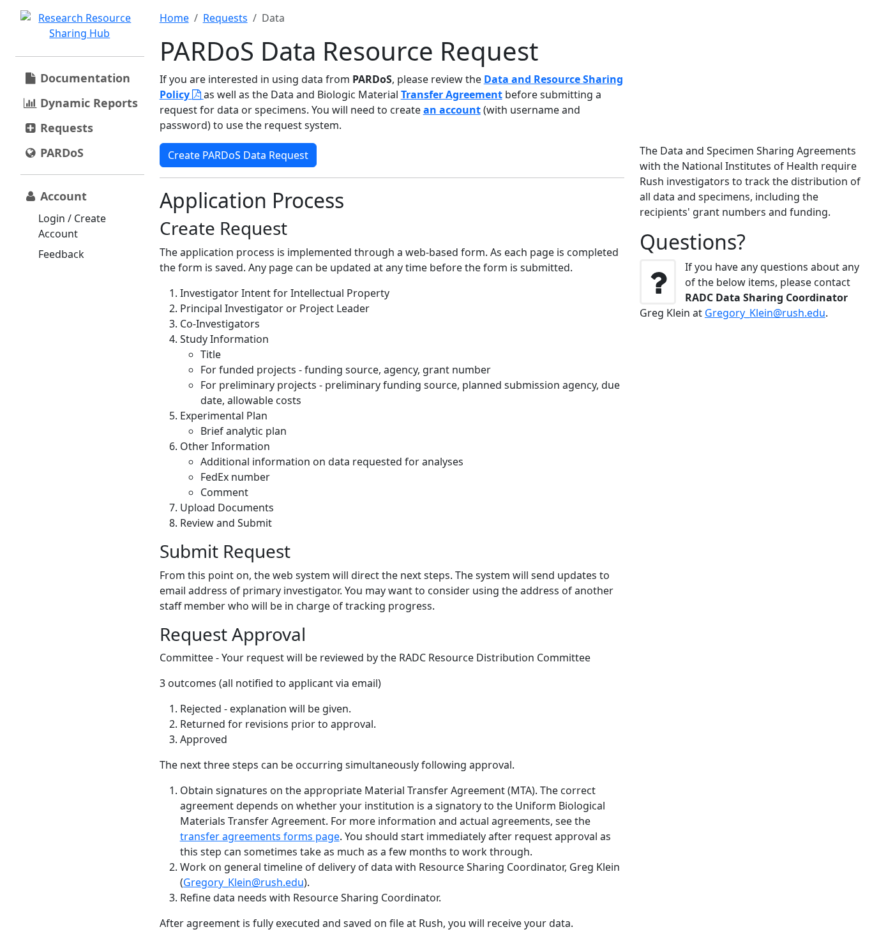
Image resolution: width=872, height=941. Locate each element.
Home (174, 18)
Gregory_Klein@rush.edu (243, 882)
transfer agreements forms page (260, 836)
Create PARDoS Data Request (238, 155)
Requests (225, 18)
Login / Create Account (72, 226)
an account (452, 110)
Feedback (61, 254)
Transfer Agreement (451, 94)
